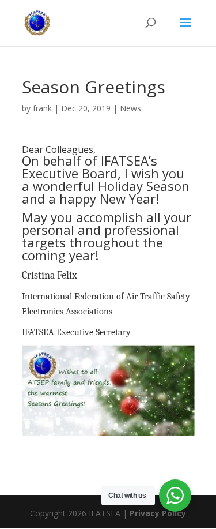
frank (42, 108)
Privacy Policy (158, 513)
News (130, 108)
